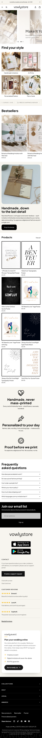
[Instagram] (14, 721)
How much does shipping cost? (11, 492)
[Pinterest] (22, 721)
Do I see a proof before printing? (12, 478)
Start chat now (6, 583)
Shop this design (9, 227)
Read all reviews (7, 621)
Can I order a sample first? (10, 483)
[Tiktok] (18, 721)
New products (7, 713)
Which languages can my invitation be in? (14, 496)
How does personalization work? (12, 474)
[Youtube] (25, 721)
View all (38, 238)
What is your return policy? (10, 487)
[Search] (6, 7)
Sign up (21, 522)
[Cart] (40, 7)
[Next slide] (39, 27)
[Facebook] (29, 721)
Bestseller (17, 713)
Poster (26, 713)
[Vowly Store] (21, 534)
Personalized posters (9, 717)
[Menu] (2, 7)
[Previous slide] (3, 27)
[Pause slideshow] (18, 42)
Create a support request (13, 574)
